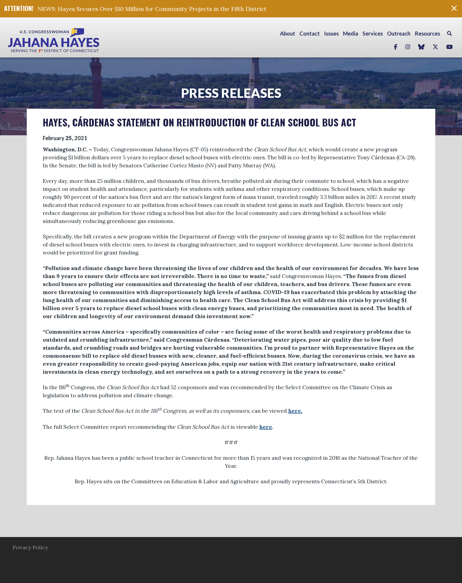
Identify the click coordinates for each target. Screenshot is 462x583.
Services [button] (373, 33)
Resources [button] (427, 33)
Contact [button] (309, 33)
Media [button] (350, 33)
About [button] (287, 33)
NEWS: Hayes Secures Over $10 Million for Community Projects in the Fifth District (152, 9)
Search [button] (449, 33)
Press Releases (231, 93)
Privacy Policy (30, 547)
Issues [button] (331, 33)
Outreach (398, 33)
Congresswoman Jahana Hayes (72, 40)
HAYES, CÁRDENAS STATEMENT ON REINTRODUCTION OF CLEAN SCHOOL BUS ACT (199, 122)
